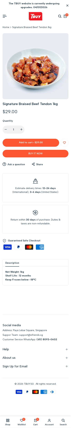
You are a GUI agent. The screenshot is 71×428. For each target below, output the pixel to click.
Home (6, 27)
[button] (64, 143)
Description (12, 262)
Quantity (8, 120)
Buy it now (35, 153)
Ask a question (16, 164)
